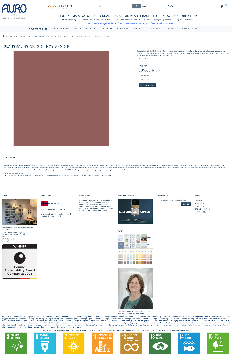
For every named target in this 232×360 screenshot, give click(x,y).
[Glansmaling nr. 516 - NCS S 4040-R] (62, 98)
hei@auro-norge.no (56, 209)
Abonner (186, 204)
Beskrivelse (10, 157)
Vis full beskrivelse (143, 59)
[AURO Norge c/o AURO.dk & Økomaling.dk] (14, 9)
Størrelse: (144, 75)
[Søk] (136, 6)
